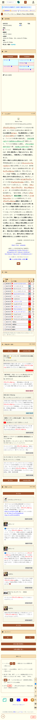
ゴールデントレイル (24, 69)
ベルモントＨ (17, 306)
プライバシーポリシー (18, 704)
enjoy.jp (20, 252)
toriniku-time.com (22, 250)
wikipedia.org (12, 250)
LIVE (33, 717)
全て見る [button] (10, 351)
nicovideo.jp (8, 254)
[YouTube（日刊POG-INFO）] (25, 700)
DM (14, 712)
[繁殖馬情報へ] (9, 60)
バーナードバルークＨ (20, 283)
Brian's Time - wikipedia (18, 245)
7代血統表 (27, 56)
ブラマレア (22, 63)
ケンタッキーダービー (20, 311)
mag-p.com (16, 254)
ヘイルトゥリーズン (24, 60)
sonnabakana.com (26, 254)
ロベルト (6, 60)
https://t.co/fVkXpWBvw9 (15, 513)
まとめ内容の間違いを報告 (18, 259)
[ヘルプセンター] (32, 700)
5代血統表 (10, 56)
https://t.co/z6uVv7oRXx (11, 511)
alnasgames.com (12, 252)
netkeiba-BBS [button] (27, 351)
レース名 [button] (14, 281)
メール (20, 712)
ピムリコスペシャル (19, 293)
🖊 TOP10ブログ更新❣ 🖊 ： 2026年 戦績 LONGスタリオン (17, 7)
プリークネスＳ (18, 309)
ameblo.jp (26, 252)
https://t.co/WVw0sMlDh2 (12, 515)
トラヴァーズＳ (18, 301)
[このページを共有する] (3, 716)
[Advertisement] (18, 96)
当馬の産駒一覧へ (18, 649)
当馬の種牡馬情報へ (18, 644)
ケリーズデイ (7, 66)
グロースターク (23, 66)
